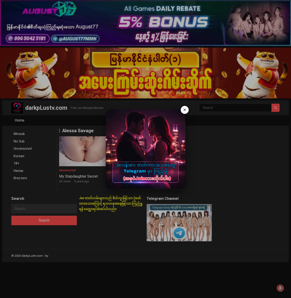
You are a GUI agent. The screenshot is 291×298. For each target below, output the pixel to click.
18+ (16, 163)
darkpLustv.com (46, 107)
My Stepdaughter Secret (78, 176)
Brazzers (20, 178)
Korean (19, 156)
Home (19, 120)
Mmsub (19, 134)
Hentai (18, 171)
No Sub (19, 141)
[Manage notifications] (280, 288)
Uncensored (23, 149)
